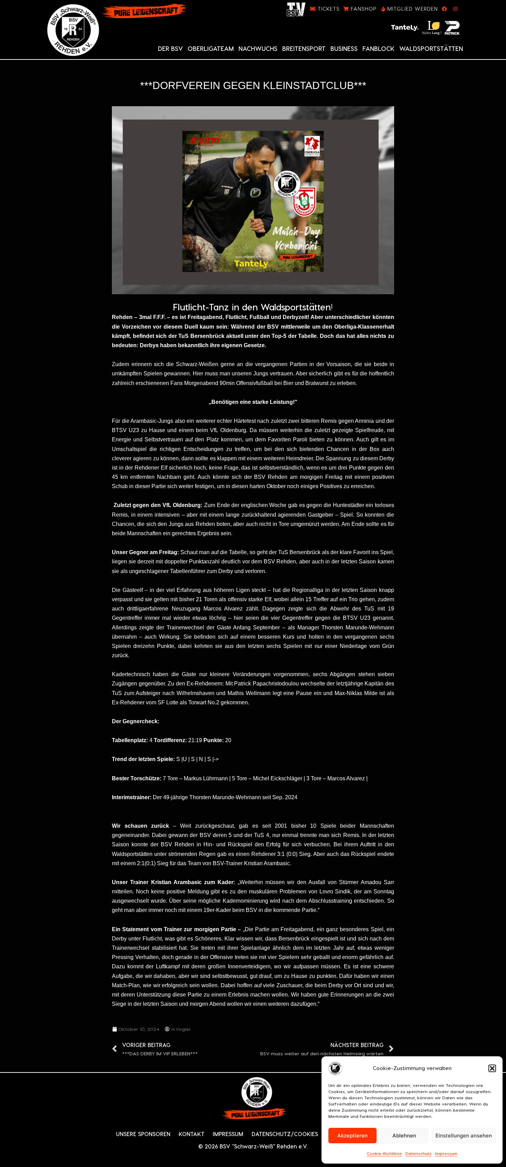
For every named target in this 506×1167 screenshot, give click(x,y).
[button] (492, 1068)
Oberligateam (211, 48)
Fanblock (378, 48)
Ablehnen (404, 1135)
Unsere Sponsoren (143, 1134)
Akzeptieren (352, 1135)
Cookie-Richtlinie (384, 1153)
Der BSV (170, 48)
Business (344, 48)
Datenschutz (418, 1153)
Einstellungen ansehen (463, 1135)
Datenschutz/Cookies (285, 1134)
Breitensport (304, 48)
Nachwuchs (258, 48)
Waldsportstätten (431, 48)
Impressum (446, 1153)
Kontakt (191, 1134)
